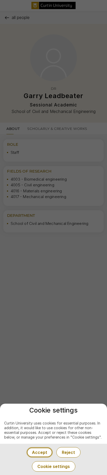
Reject (68, 452)
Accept (39, 452)
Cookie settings (53, 466)
